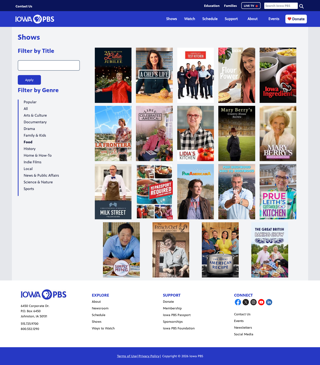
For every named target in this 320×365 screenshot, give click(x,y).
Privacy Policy (149, 356)
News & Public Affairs (41, 175)
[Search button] (301, 6)
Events (274, 19)
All (26, 109)
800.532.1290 (30, 329)
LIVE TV (249, 6)
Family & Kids (35, 135)
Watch (189, 19)
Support (231, 19)
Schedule (210, 19)
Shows (171, 19)
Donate (298, 19)
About (253, 19)
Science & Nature (38, 182)
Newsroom (100, 308)
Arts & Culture (35, 115)
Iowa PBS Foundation (179, 328)
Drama (29, 129)
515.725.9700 (29, 324)
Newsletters (243, 328)
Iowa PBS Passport (177, 315)
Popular (30, 102)
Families (230, 6)
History (30, 149)
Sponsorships (173, 322)
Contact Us (24, 6)
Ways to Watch (103, 328)
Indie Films (32, 162)
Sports (29, 189)
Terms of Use (127, 356)
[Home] (34, 19)
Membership (172, 308)
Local (28, 169)
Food (28, 142)
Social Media (243, 334)
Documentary (35, 122)
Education (212, 6)
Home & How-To (38, 155)
